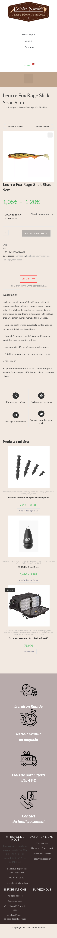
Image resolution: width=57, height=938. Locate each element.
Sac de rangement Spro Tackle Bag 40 (28, 638)
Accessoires (7, 492)
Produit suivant (42, 126)
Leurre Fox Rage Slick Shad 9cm (33, 107)
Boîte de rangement (46, 632)
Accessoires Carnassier (20, 492)
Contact (28, 41)
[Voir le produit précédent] (5, 126)
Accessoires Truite (35, 630)
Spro (28, 493)
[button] (28, 78)
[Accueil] (3, 107)
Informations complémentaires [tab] (28, 286)
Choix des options (28, 511)
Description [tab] (28, 279)
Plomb (23, 493)
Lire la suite (29, 651)
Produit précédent (16, 126)
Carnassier (20, 256)
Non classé (17, 259)
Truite (42, 634)
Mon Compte (28, 34)
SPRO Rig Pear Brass (28, 567)
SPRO (33, 493)
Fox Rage (30, 256)
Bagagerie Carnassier (19, 632)
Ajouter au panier (36, 233)
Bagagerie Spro (32, 632)
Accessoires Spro (36, 561)
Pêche (24, 563)
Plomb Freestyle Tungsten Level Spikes (28, 497)
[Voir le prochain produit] (52, 126)
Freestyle (42, 492)
